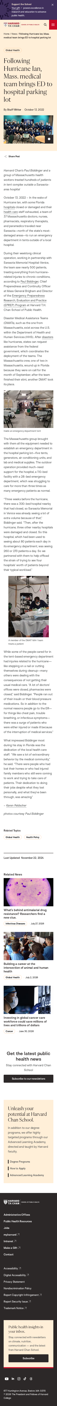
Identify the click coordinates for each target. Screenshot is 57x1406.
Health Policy (33, 837)
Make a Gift (10, 1247)
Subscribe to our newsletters (28, 1078)
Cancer (9, 1031)
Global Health (13, 50)
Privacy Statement (14, 1281)
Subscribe (28, 1358)
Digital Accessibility (15, 1275)
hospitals (9, 207)
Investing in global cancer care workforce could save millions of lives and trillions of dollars (25, 1021)
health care (11, 212)
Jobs (6, 1227)
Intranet (8, 1241)
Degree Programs (20, 1161)
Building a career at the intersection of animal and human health (26, 967)
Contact (9, 1254)
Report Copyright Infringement (21, 1294)
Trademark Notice (14, 1308)
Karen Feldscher (16, 805)
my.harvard (10, 1234)
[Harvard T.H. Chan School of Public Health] (21, 1202)
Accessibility (11, 1268)
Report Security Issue (16, 1301)
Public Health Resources (18, 1221)
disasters (47, 337)
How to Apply (18, 1168)
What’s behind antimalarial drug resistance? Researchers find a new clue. (25, 913)
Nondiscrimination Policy (17, 1288)
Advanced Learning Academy (27, 1175)
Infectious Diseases (15, 923)
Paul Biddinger (29, 281)
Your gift (16, 7)
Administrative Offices (17, 1214)
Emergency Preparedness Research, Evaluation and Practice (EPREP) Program (25, 300)
